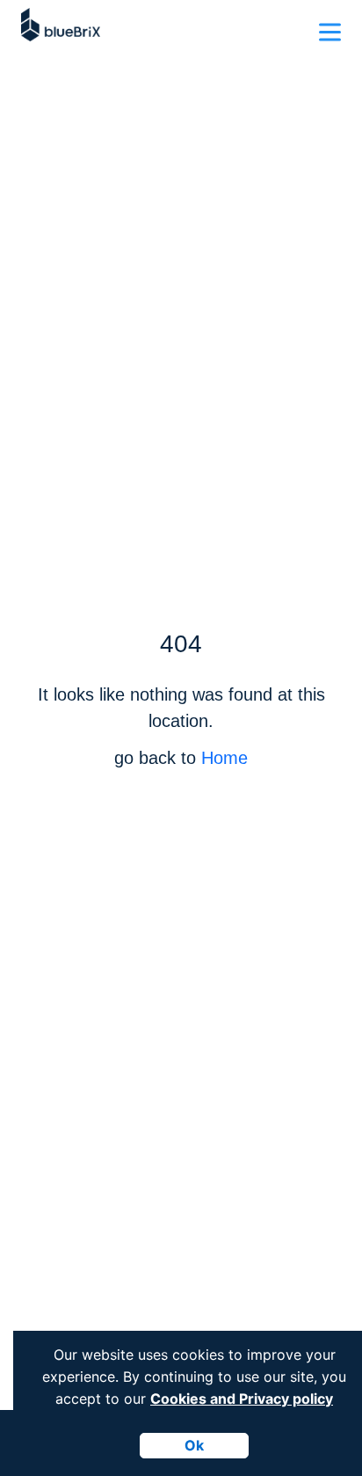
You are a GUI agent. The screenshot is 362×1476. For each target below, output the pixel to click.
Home (224, 757)
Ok (194, 1445)
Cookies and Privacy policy (241, 1398)
